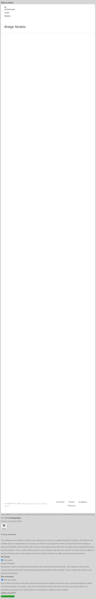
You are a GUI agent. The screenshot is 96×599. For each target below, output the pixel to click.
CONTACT (37, 503)
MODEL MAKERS (27, 503)
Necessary (8, 560)
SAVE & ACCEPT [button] (8, 593)
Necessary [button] (5, 557)
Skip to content (7, 3)
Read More (16, 518)
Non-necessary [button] (7, 577)
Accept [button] (8, 518)
